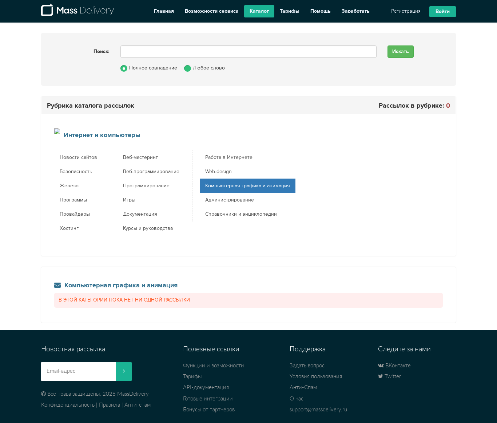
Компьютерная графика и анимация (247, 185)
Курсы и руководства (148, 228)
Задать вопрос (307, 365)
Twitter (392, 376)
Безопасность (76, 171)
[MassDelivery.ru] (77, 11)
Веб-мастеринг (140, 157)
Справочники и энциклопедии (241, 214)
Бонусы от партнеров (209, 409)
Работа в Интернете (229, 157)
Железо (69, 185)
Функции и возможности (213, 365)
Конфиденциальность (68, 405)
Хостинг (69, 228)
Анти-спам (137, 405)
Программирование (146, 185)
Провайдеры (75, 214)
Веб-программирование (151, 171)
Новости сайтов (78, 157)
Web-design (218, 171)
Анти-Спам (303, 387)
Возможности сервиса (212, 11)
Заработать (356, 11)
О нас (296, 399)
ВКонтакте (397, 365)
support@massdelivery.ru (318, 409)
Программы (73, 200)
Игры (129, 200)
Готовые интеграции (208, 399)
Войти (443, 11)
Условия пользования (316, 376)
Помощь (320, 11)
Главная (164, 11)
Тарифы (289, 11)
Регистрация (406, 11)
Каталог (259, 11)
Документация (140, 214)
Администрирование (229, 200)
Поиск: (102, 51)
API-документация (206, 387)
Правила (109, 405)
